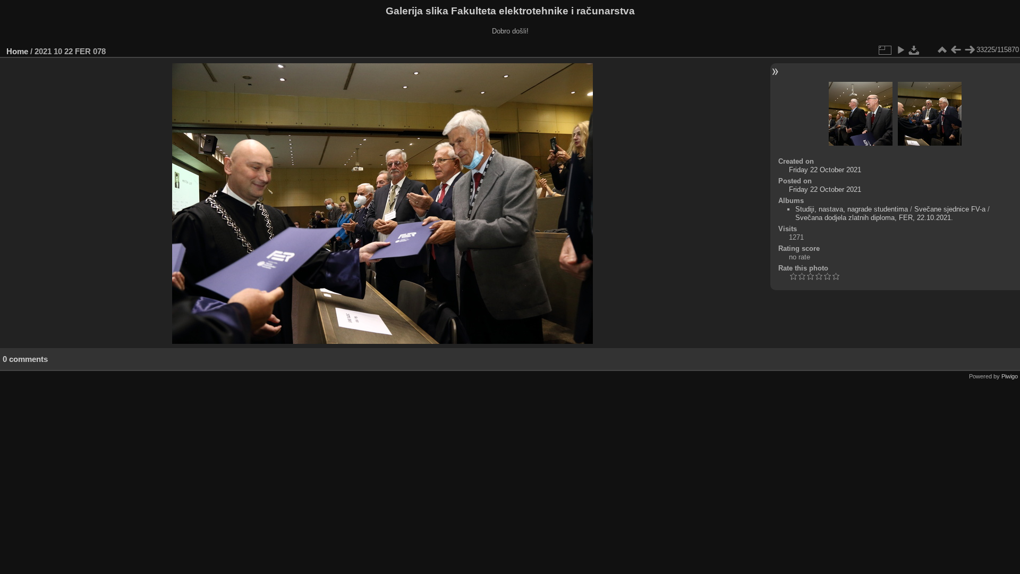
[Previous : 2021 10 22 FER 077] (956, 50)
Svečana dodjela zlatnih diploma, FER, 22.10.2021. (874, 218)
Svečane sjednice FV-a (949, 209)
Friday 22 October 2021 (825, 170)
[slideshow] (900, 50)
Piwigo (1009, 376)
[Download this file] (914, 50)
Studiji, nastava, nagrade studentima (851, 209)
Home (17, 51)
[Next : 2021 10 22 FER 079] (969, 50)
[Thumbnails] (942, 50)
